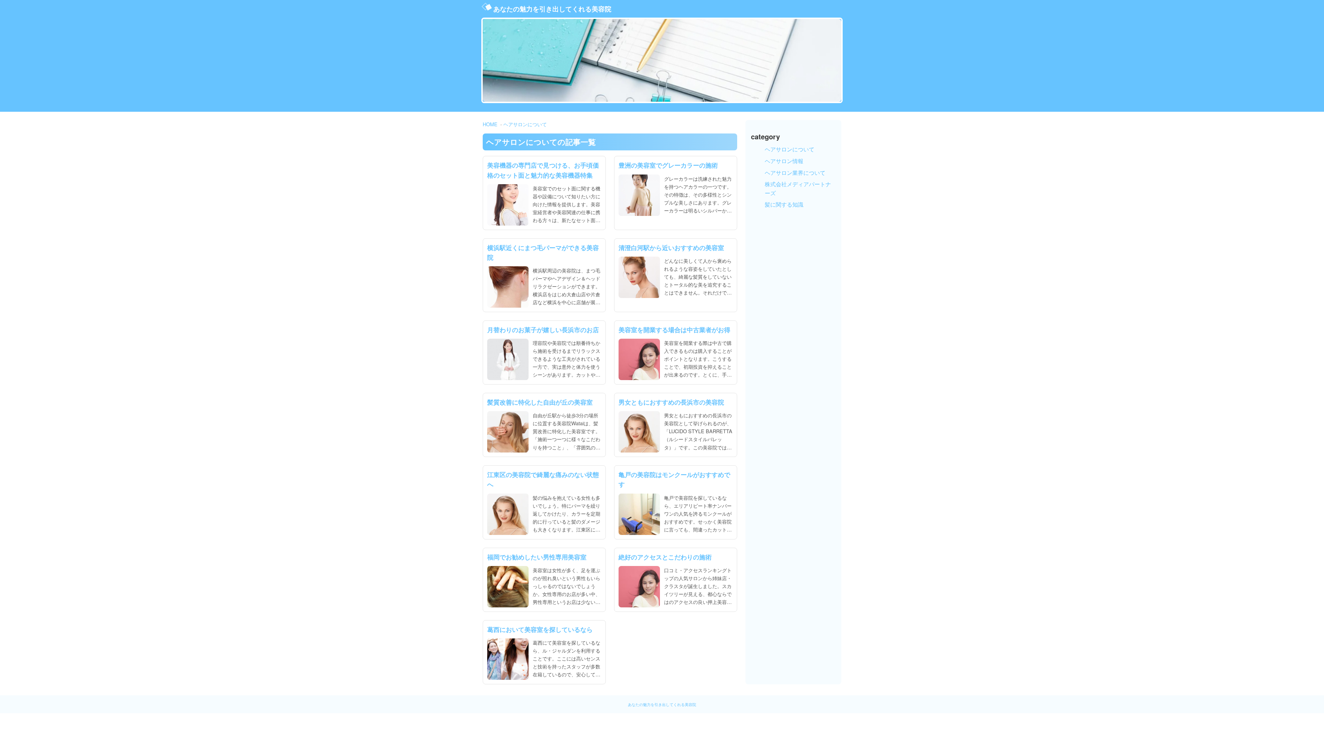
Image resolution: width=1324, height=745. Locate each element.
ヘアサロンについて (525, 124)
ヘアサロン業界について (795, 173)
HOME (490, 124)
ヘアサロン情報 (784, 161)
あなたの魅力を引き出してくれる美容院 (552, 8)
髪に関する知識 (784, 204)
